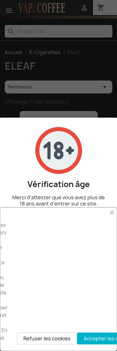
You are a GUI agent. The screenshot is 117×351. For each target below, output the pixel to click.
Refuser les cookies (47, 338)
